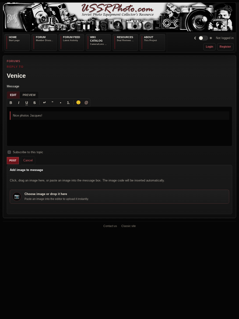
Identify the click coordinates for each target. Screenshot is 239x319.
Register (225, 46)
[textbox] (119, 126)
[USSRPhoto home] (119, 17)
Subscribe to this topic (28, 152)
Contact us (110, 226)
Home (13, 37)
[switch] (203, 38)
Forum (41, 37)
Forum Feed (71, 37)
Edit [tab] (13, 95)
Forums (13, 61)
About (148, 37)
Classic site (128, 226)
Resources (125, 37)
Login (209, 46)
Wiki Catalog (96, 39)
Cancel (28, 160)
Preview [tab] (29, 95)
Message (13, 86)
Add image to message (26, 169)
